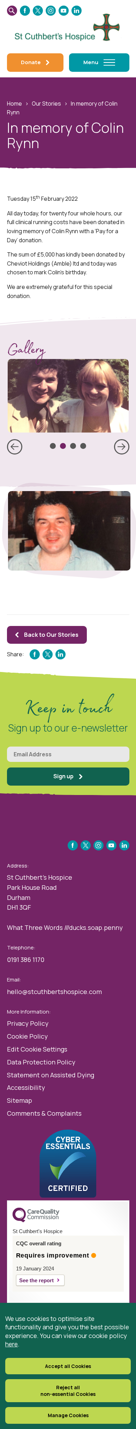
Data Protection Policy (41, 1062)
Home (14, 103)
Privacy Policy (27, 1023)
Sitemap (19, 1100)
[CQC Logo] (36, 1220)
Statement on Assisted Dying (50, 1075)
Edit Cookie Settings (37, 1049)
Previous (14, 446)
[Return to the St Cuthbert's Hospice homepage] (68, 26)
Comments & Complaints (44, 1113)
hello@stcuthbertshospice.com (54, 991)
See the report (36, 1280)
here (11, 1344)
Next (121, 446)
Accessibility (26, 1087)
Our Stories (46, 103)
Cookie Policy (27, 1036)
